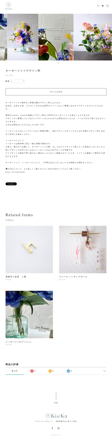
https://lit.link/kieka (15, 172)
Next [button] (107, 37)
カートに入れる (56, 92)
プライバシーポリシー (44, 421)
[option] (22, 37)
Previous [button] (4, 37)
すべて (15, 371)
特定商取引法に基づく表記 (66, 421)
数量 (8, 81)
